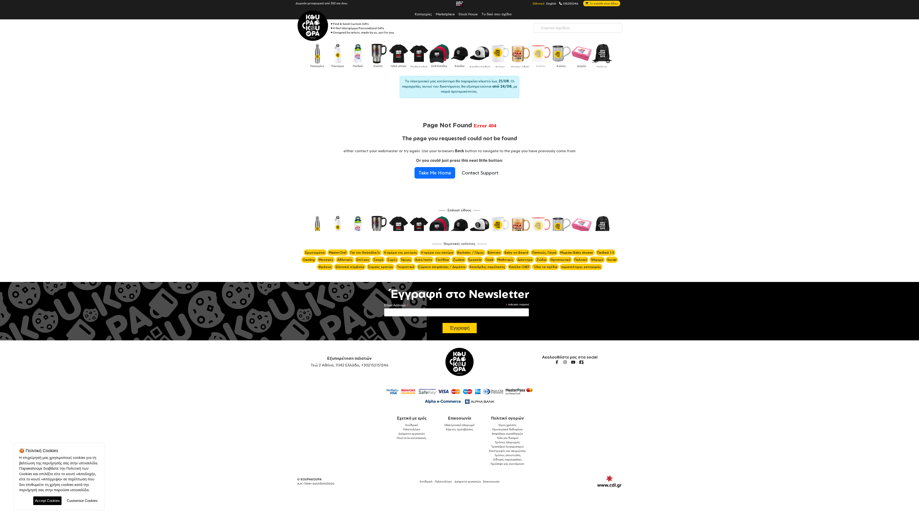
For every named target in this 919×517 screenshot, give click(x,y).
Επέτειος (363, 260)
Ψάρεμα (597, 260)
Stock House (468, 14)
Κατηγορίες (423, 14)
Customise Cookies (82, 501)
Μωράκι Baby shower (576, 252)
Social (611, 260)
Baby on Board (516, 252)
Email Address (396, 305)
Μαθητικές (505, 260)
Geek (489, 260)
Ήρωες (406, 260)
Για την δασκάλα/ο (365, 252)
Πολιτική (580, 260)
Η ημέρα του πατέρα (437, 252)
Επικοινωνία (459, 418)
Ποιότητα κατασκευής (411, 438)
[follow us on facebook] (557, 362)
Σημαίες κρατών (380, 267)
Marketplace (445, 14)
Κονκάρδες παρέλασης (487, 267)
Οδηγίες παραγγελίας (507, 459)
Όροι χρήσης (507, 425)
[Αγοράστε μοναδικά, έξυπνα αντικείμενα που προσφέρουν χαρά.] (312, 25)
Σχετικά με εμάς (412, 418)
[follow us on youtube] (573, 362)
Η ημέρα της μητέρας (400, 252)
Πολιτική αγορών (507, 418)
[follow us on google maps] (581, 362)
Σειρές (392, 260)
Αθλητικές (345, 260)
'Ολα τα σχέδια (545, 267)
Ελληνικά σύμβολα (350, 267)
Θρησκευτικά (560, 260)
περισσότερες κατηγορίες (581, 267)
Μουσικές (326, 260)
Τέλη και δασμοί (507, 438)
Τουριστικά (405, 267)
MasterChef (338, 252)
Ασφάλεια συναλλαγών (507, 433)
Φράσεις (325, 267)
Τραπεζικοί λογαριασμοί (507, 446)
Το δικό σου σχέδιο (497, 14)
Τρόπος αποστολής (507, 455)
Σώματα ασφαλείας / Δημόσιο (442, 267)
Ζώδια (541, 260)
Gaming (309, 260)
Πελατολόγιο (411, 429)
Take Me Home (435, 173)
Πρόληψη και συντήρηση (507, 464)
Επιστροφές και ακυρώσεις (507, 451)
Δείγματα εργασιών (411, 433)
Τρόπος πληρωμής (507, 442)
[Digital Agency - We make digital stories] (609, 482)
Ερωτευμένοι (315, 252)
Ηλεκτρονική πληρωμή (459, 425)
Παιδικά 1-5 (605, 252)
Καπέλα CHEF (519, 267)
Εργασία (475, 260)
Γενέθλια (442, 260)
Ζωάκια (459, 260)
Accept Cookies (47, 501)
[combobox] (578, 28)
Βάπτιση (494, 252)
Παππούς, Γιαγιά (544, 252)
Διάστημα (524, 260)
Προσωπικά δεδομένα (507, 429)
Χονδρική (411, 425)
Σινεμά (378, 260)
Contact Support (480, 173)
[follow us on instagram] (565, 362)
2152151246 (570, 3)
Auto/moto (423, 260)
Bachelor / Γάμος (470, 252)
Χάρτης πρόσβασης (459, 429)
